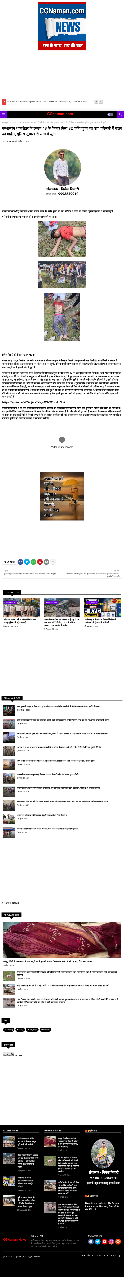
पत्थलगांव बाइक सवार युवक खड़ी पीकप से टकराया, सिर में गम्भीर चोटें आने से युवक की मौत (48, 774)
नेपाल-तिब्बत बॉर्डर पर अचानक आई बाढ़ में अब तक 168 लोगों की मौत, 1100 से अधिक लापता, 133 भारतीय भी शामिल (47, 100)
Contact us (100, 1255)
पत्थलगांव (46, 1029)
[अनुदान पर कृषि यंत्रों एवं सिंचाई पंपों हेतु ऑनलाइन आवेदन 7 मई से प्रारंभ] (9, 819)
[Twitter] (27, 562)
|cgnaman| (19, 1256)
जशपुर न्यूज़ (33, 1029)
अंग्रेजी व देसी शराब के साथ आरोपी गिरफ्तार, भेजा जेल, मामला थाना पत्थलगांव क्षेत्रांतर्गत (47, 828)
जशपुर (21, 1029)
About (90, 1255)
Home (82, 1255)
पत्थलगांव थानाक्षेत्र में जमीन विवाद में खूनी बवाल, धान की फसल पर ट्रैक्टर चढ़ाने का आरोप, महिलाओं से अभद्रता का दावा (58, 788)
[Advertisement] (62, 76)
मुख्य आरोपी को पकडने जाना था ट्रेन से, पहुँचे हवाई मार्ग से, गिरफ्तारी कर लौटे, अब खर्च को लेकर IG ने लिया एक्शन (56, 760)
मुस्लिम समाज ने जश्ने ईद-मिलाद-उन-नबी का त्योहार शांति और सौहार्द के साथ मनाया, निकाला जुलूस (26, 1202)
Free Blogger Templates (63, 1272)
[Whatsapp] (33, 562)
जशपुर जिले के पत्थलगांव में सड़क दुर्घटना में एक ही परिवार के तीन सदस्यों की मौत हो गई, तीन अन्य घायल (47, 961)
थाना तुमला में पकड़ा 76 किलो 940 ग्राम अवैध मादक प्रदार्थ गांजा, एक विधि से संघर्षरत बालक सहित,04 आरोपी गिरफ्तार (58, 706)
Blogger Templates (24, 1272)
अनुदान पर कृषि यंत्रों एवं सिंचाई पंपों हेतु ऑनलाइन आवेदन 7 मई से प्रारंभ (42, 815)
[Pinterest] (40, 562)
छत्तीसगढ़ (10, 1029)
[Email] (46, 562)
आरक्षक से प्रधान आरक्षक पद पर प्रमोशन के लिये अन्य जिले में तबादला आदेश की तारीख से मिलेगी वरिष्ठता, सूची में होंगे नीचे (59, 747)
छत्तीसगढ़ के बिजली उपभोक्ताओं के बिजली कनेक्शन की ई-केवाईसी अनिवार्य (100, 621)
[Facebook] (20, 562)
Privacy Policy (113, 1255)
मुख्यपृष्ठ (5, 122)
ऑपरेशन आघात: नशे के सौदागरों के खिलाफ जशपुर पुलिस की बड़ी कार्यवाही (20, 621)
